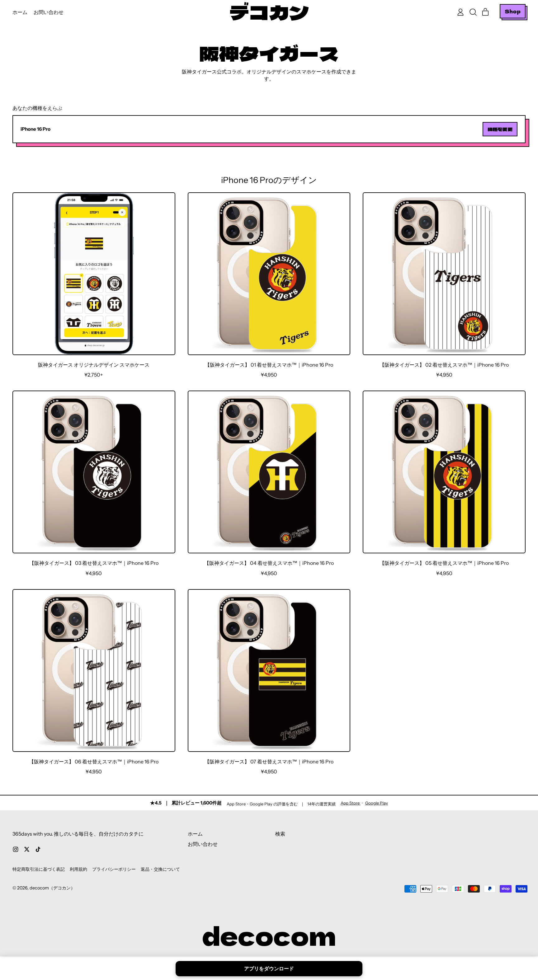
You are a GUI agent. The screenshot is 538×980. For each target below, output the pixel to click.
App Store (351, 802)
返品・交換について (160, 869)
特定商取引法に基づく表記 (38, 869)
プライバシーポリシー (114, 869)
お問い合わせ (49, 12)
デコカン (269, 12)
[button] (473, 12)
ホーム (19, 12)
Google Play (376, 802)
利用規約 (78, 869)
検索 (280, 834)
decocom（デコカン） (52, 888)
